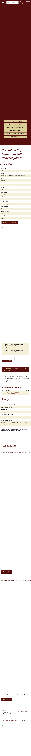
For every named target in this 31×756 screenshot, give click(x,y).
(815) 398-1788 (23, 711)
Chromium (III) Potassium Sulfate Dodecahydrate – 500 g (14, 351)
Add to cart (7, 361)
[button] (6, 572)
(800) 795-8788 (24, 713)
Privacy (24, 720)
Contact (17, 720)
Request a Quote (16, 361)
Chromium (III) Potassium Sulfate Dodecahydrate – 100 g (14, 344)
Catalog (5, 720)
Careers (11, 720)
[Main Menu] (3, 2)
